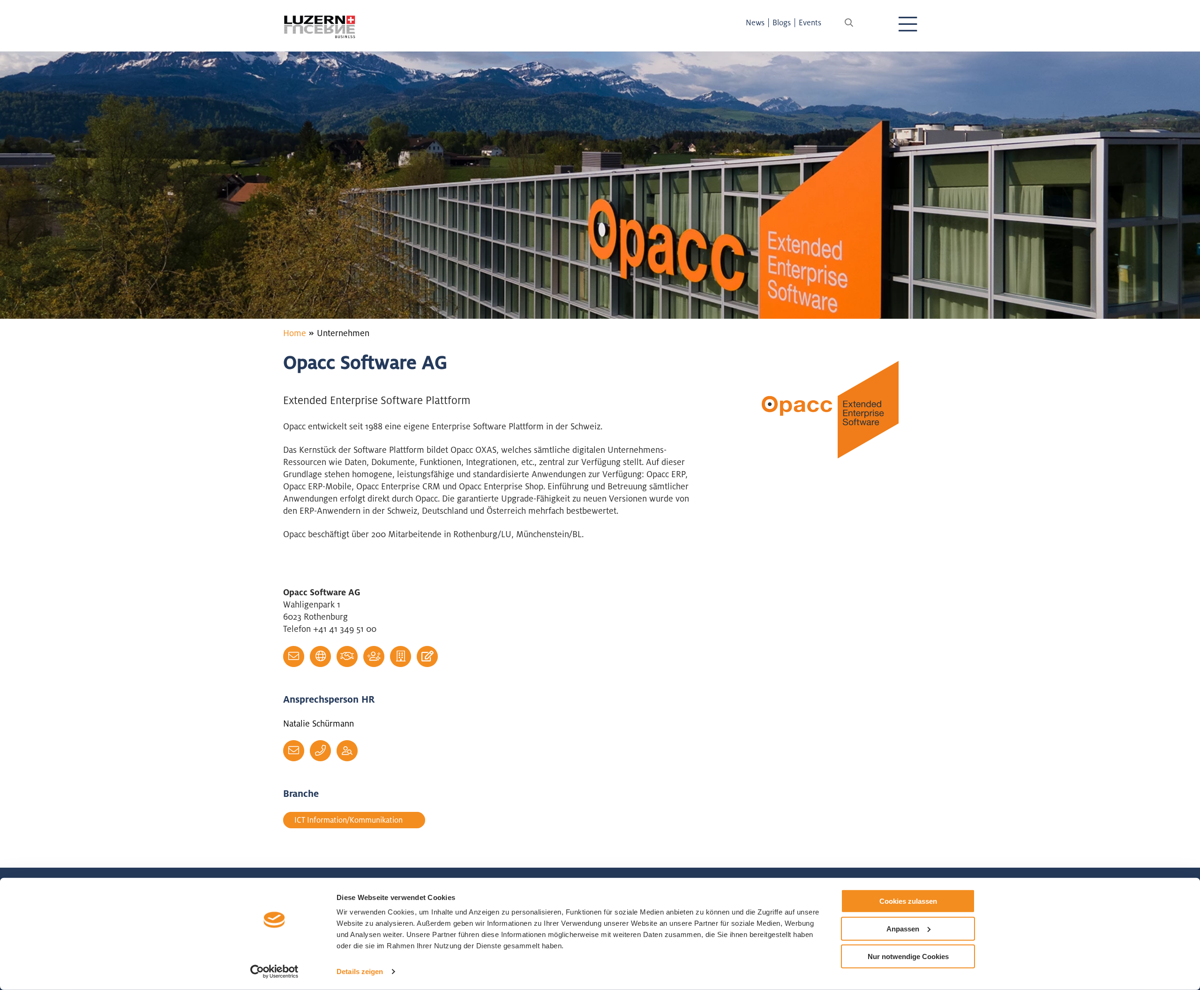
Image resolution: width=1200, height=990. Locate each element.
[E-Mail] (293, 656)
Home (294, 332)
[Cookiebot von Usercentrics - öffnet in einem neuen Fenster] (274, 972)
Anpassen (902, 929)
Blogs (781, 22)
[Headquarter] (400, 656)
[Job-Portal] (347, 750)
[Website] (320, 656)
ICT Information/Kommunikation (348, 820)
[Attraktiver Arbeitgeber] (373, 656)
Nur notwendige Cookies (908, 956)
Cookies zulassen (908, 901)
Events (810, 22)
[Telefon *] (320, 750)
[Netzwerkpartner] (347, 656)
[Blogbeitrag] (427, 656)
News (755, 22)
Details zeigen (360, 971)
